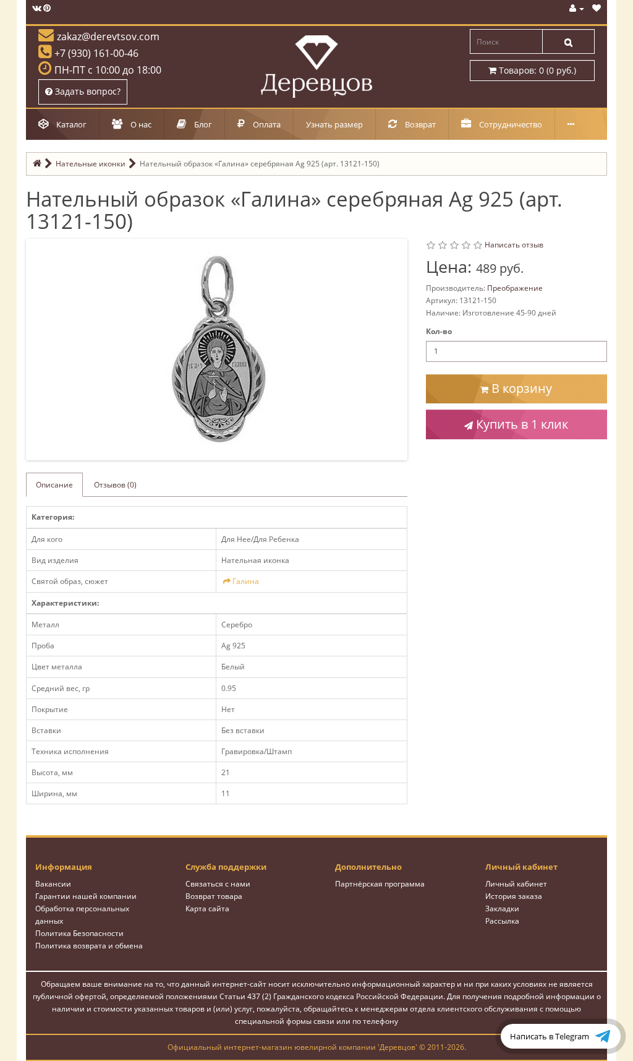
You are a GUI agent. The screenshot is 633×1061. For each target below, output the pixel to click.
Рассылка (502, 921)
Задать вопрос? (87, 91)
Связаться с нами (217, 883)
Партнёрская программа (380, 883)
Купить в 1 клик (520, 424)
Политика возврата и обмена (89, 945)
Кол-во (439, 331)
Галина (245, 581)
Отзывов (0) (115, 484)
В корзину (520, 388)
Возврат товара (213, 896)
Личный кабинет (516, 883)
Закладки (502, 908)
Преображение (515, 288)
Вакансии (53, 883)
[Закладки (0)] (596, 8)
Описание (54, 484)
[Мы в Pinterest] (47, 8)
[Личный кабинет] (576, 8)
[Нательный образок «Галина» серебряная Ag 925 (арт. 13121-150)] (219, 348)
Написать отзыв (514, 244)
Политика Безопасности (79, 933)
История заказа (513, 896)
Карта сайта (207, 908)
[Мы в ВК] (36, 8)
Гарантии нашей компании (86, 896)
